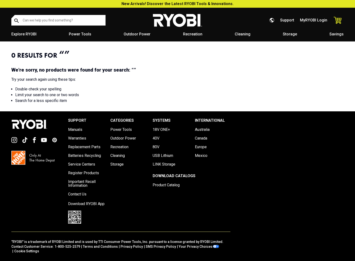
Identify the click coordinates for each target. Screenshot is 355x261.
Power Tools (80, 34)
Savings (336, 34)
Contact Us (77, 194)
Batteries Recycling (84, 156)
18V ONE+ (161, 130)
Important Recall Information (82, 183)
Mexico (201, 156)
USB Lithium (163, 156)
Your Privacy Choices (196, 246)
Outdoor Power (137, 34)
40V (156, 138)
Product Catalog (166, 185)
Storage (290, 34)
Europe (201, 147)
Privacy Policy (132, 246)
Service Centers (81, 164)
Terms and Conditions (100, 246)
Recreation (192, 34)
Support (287, 20)
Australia (202, 130)
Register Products (83, 173)
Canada (201, 138)
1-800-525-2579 (67, 246)
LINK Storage (164, 164)
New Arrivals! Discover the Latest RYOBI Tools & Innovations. (177, 3)
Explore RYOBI (23, 34)
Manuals (75, 130)
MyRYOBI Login (313, 20)
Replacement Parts (84, 147)
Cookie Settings (26, 251)
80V (156, 147)
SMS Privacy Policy (161, 246)
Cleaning (242, 34)
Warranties (77, 138)
